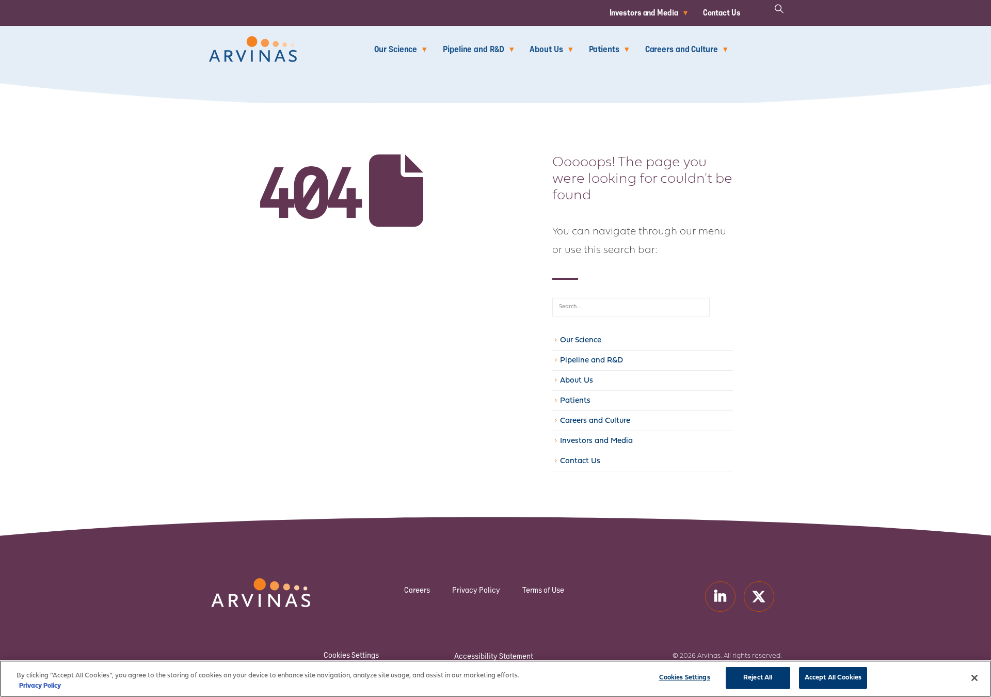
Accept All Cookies (833, 677)
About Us (546, 48)
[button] (779, 9)
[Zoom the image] (253, 42)
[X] (759, 596)
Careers (417, 590)
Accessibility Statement (493, 656)
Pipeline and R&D (473, 48)
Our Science (395, 48)
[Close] (974, 678)
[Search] (721, 307)
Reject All (757, 677)
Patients (604, 48)
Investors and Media (644, 12)
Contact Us (722, 12)
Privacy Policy (476, 590)
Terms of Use (543, 590)
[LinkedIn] (720, 596)
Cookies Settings (351, 655)
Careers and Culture (681, 48)
